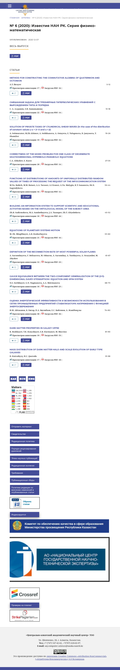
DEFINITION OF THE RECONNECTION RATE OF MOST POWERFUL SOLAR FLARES (53, 252)
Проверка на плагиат (21, 605)
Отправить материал (21, 426)
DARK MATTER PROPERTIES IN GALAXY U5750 (34, 328)
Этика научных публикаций (24, 458)
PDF (16, 56)
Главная (14, 18)
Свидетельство (18, 434)
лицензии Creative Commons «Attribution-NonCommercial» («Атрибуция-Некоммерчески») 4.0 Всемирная (71, 657)
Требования (17, 473)
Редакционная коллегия (22, 465)
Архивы (25, 18)
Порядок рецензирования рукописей (23, 449)
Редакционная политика (23, 441)
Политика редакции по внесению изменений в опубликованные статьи (22, 489)
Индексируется (18, 514)
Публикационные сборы (22, 480)
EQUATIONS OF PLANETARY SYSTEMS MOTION (35, 230)
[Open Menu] (10, 6)
